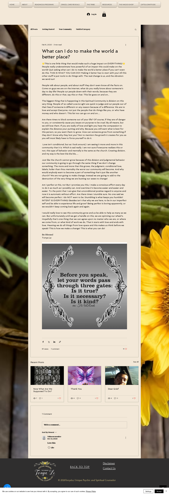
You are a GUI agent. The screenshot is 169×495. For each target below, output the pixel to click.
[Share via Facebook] (43, 342)
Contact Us (109, 468)
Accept (159, 491)
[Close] (166, 491)
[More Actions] (125, 437)
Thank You (76, 389)
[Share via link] (60, 342)
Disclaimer (109, 463)
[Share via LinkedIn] (54, 342)
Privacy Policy (91, 491)
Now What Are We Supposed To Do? (42, 390)
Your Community (65, 29)
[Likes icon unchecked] (48, 447)
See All (136, 362)
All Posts (34, 29)
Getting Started (48, 29)
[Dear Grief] (121, 375)
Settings (148, 491)
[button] (104, 14)
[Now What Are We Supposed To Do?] (47, 375)
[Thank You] (84, 375)
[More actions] (125, 44)
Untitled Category (83, 29)
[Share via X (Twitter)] (49, 342)
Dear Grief (113, 389)
